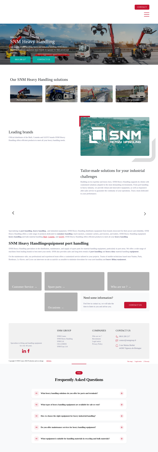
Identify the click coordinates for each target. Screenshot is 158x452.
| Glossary (146, 361)
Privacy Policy (97, 344)
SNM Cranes (61, 336)
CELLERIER (62, 344)
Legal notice (96, 341)
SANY (61, 237)
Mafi (45, 237)
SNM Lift (60, 341)
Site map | (130, 361)
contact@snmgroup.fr (127, 340)
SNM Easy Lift (62, 347)
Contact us (43, 59)
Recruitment (96, 339)
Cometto (51, 237)
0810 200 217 (20, 59)
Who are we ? (97, 336)
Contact (142, 7)
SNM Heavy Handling (65, 339)
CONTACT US (135, 305)
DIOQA (48, 361)
